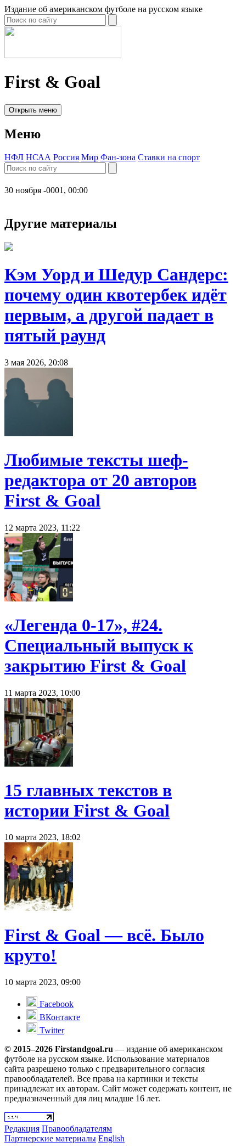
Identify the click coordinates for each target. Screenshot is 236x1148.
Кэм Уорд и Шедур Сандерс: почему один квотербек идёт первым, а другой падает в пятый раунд (116, 305)
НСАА (38, 157)
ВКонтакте (58, 1017)
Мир (89, 157)
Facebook (55, 1004)
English (111, 1138)
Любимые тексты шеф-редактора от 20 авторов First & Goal (100, 480)
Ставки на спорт (169, 157)
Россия (66, 157)
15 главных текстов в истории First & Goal (88, 800)
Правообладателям (77, 1128)
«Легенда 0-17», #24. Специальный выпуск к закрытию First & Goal (98, 645)
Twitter (50, 1030)
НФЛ (14, 157)
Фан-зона (118, 157)
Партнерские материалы (50, 1138)
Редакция (22, 1128)
